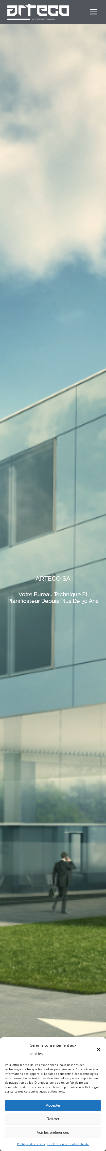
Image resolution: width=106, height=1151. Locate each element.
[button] (98, 1049)
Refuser (53, 1119)
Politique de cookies (31, 1144)
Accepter (53, 1105)
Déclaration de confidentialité (68, 1144)
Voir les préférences (53, 1132)
